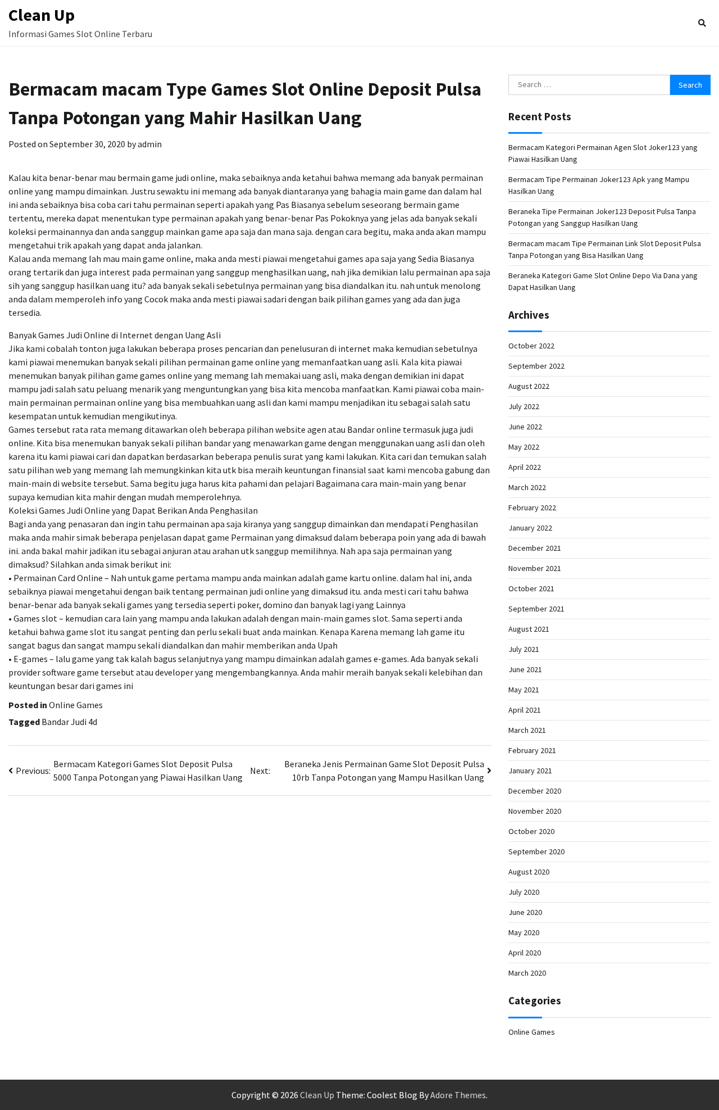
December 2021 (534, 548)
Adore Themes (458, 1094)
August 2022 (528, 386)
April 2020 (524, 953)
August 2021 (528, 629)
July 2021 (523, 649)
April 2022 (524, 467)
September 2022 (536, 366)
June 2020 (525, 912)
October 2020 (531, 831)
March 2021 (527, 730)
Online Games (76, 704)
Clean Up (41, 14)
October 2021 (531, 588)
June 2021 (525, 669)
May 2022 (523, 447)
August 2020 (528, 872)
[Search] (702, 23)
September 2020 (536, 851)
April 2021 (524, 710)
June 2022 (525, 427)
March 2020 (527, 973)
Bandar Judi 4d (69, 721)
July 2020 (523, 892)
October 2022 (531, 346)
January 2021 (530, 770)
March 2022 (527, 487)
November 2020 (534, 811)
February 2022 (532, 507)
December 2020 (534, 791)
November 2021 (534, 568)
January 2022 (530, 528)
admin (150, 143)
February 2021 (532, 750)
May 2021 (523, 690)
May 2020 (523, 932)
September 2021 (536, 609)
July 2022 (523, 406)
